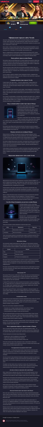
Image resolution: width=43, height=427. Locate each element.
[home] (4, 1)
